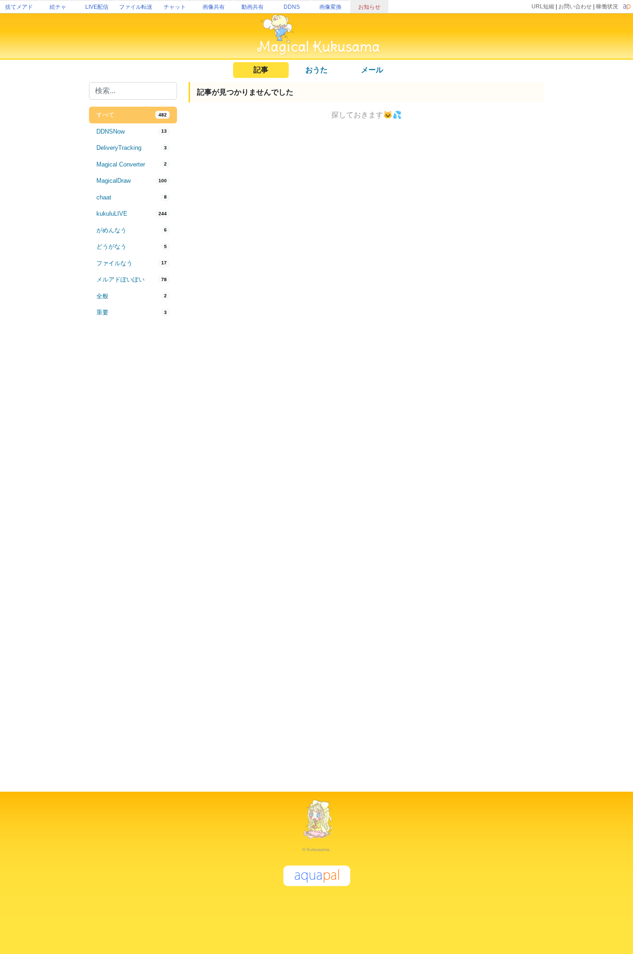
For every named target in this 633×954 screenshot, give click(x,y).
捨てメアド (19, 7)
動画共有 (252, 7)
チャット (175, 7)
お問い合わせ (575, 6)
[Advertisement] (133, 474)
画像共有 (214, 7)
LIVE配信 (96, 7)
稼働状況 (607, 6)
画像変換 (330, 7)
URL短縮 (543, 6)
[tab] (133, 115)
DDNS (292, 7)
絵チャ (58, 7)
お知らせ (369, 7)
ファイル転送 (135, 7)
